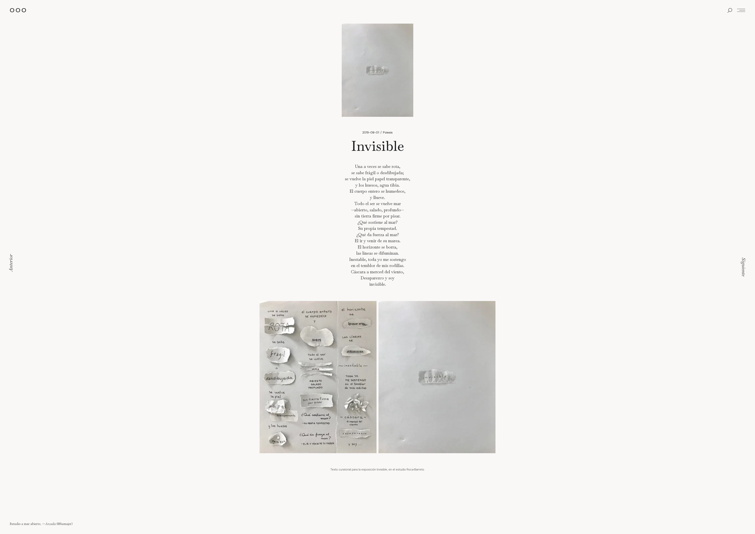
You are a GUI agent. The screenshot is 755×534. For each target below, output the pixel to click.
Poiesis (388, 132)
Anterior (10, 263)
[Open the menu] (741, 10)
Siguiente (744, 267)
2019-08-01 (370, 132)
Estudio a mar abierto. (25, 524)
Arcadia (50, 524)
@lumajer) (65, 524)
